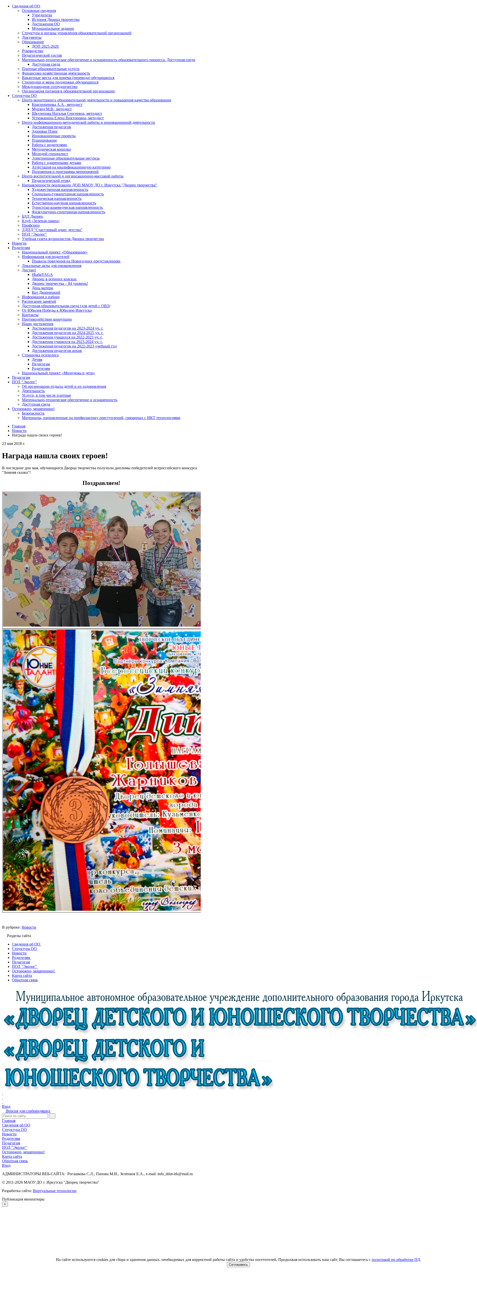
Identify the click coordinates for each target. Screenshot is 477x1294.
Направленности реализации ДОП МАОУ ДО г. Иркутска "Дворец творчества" (89, 185)
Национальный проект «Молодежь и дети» (58, 373)
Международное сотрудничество (50, 87)
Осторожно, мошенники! (33, 409)
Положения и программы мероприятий (65, 172)
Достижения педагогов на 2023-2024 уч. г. (67, 328)
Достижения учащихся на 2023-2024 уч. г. (67, 342)
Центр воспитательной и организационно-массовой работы (72, 176)
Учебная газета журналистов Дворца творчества (63, 239)
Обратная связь (15, 1161)
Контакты (30, 315)
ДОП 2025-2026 (45, 46)
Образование (33, 42)
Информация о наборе (41, 297)
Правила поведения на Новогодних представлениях (76, 261)
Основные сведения (39, 10)
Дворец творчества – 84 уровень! (60, 283)
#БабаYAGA (42, 274)
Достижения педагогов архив (57, 350)
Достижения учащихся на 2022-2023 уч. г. (67, 337)
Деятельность (33, 391)
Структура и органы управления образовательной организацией (76, 33)
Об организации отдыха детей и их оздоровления (64, 386)
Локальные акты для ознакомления (51, 265)
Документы (31, 37)
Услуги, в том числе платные (46, 395)
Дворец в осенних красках (54, 279)
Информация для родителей (45, 257)
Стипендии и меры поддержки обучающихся (60, 82)
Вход (6, 1106)
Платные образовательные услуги (51, 69)
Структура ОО (24, 95)
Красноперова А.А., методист (57, 104)
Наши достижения (37, 324)
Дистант (29, 270)
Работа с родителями (49, 145)
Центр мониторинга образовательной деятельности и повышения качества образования (96, 100)
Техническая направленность (56, 198)
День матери (42, 288)
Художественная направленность (60, 189)
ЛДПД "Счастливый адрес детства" (52, 230)
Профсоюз (31, 225)
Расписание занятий (39, 301)
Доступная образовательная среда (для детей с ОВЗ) (66, 306)
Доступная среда (46, 64)
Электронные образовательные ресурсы (66, 158)
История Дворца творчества (56, 19)
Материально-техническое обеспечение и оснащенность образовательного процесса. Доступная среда (108, 60)
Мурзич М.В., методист (52, 109)
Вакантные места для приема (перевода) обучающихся (68, 78)
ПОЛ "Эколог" (34, 234)
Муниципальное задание (53, 28)
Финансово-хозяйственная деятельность (56, 73)
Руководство (32, 51)
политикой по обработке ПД (396, 1259)
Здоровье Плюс (45, 131)
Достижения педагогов (51, 127)
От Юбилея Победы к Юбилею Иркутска (57, 310)
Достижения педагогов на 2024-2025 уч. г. (67, 333)
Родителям (21, 248)
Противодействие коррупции (47, 319)
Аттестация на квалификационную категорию (71, 167)
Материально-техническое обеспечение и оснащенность (69, 400)
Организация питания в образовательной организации (68, 91)
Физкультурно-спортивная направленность (68, 212)
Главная (8, 1121)
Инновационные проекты (54, 136)
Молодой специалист (50, 154)
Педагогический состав (42, 55)
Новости (19, 243)
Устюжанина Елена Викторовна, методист (68, 118)
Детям (37, 359)
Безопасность (33, 413)
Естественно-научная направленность (64, 203)
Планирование (44, 140)
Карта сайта (12, 1156)
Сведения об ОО (26, 6)
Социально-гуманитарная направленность (68, 194)
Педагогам (41, 364)
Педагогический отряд (51, 180)
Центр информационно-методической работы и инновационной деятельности (88, 122)
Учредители (42, 15)
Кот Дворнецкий (46, 292)
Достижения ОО (46, 24)
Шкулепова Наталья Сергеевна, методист (67, 113)
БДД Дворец (32, 216)
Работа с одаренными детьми (56, 163)
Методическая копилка (51, 149)
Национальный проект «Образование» (55, 252)
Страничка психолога (40, 355)
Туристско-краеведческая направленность (67, 207)
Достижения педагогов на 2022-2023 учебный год (74, 346)
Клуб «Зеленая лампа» (41, 221)
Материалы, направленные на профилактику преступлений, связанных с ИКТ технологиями (101, 418)
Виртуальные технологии (55, 1191)
